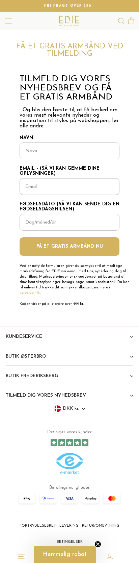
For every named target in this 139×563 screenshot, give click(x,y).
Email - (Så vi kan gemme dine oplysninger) (60, 171)
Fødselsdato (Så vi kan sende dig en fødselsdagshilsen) (69, 207)
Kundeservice (24, 336)
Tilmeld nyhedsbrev (69, 484)
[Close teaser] (97, 544)
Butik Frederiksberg (32, 375)
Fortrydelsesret (38, 526)
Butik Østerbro (26, 356)
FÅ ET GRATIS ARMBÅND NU (69, 246)
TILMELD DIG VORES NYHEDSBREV (46, 395)
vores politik (30, 293)
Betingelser (70, 542)
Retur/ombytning (100, 526)
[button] (65, 554)
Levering (69, 526)
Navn (26, 137)
